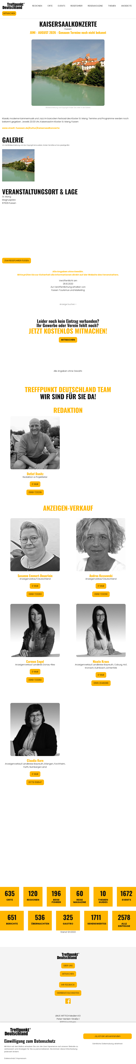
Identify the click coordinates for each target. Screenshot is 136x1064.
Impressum (21, 1058)
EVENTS (61, 5)
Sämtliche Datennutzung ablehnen (107, 1043)
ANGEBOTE (126, 5)
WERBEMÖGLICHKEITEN (68, 992)
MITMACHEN (9, 13)
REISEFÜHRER (76, 5)
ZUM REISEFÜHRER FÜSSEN (16, 260)
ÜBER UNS (68, 965)
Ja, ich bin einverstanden (107, 1036)
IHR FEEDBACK (68, 984)
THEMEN (112, 5)
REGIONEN (37, 5)
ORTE (50, 5)
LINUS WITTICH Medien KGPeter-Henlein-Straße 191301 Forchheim (68, 1019)
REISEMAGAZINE (95, 5)
